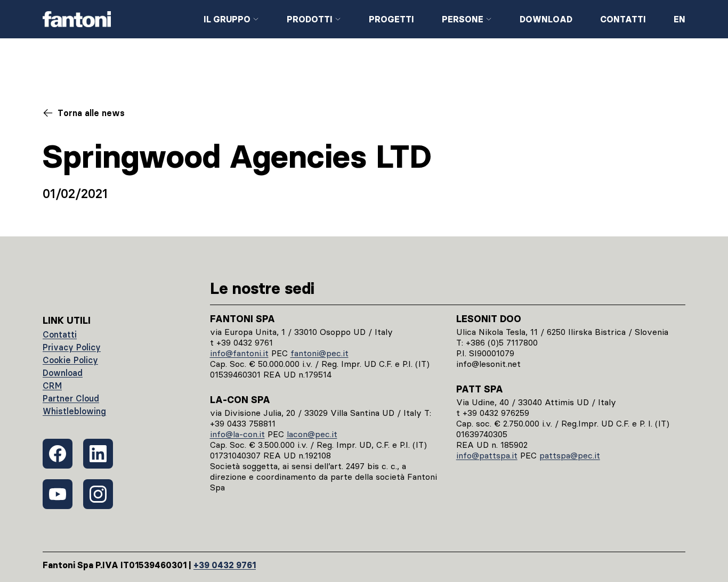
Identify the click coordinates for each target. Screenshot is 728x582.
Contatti (623, 19)
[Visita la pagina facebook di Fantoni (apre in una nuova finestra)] (57, 454)
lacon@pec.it (312, 434)
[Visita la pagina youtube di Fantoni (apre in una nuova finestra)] (57, 494)
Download (546, 19)
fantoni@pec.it (319, 353)
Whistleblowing (74, 411)
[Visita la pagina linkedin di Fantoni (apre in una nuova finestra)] (98, 454)
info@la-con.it (237, 434)
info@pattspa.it (486, 455)
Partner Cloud (71, 398)
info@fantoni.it (239, 353)
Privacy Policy (72, 347)
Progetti (391, 19)
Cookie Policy (70, 360)
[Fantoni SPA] (115, 19)
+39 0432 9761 (224, 565)
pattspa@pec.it (569, 455)
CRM (52, 385)
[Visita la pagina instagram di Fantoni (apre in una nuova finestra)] (98, 494)
